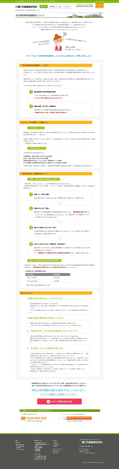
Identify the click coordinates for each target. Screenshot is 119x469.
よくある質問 (101, 1)
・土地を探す (18, 447)
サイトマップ (56, 453)
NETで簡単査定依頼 (61, 401)
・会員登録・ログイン (38, 445)
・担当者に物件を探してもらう (40, 442)
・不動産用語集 (37, 450)
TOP (16, 440)
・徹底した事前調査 (38, 447)
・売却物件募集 (37, 449)
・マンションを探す (19, 449)
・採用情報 (55, 445)
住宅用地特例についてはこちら (54, 214)
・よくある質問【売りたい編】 (40, 457)
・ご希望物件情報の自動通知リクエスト (42, 444)
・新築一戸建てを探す (19, 444)
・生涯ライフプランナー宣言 (40, 459)
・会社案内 (55, 442)
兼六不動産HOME (19, 10)
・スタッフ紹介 (56, 444)
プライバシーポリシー (58, 449)
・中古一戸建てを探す (19, 446)
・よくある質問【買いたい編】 (40, 456)
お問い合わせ (56, 451)
